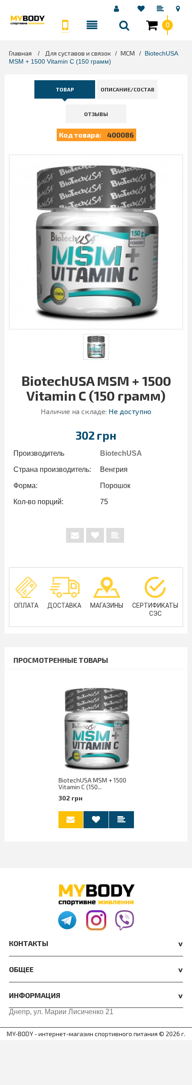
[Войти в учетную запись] (118, 8)
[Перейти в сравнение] (162, 8)
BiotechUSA (121, 453)
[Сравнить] (115, 535)
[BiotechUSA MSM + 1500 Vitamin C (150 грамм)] (96, 346)
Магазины (106, 605)
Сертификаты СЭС (155, 609)
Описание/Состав (127, 89)
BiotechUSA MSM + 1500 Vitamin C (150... (92, 784)
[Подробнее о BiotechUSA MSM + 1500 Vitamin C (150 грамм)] (96, 728)
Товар (65, 89)
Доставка (64, 605)
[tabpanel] (96, 347)
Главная (20, 53)
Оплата (26, 605)
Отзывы (96, 114)
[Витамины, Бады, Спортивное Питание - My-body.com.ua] (27, 20)
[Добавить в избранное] (96, 819)
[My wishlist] (143, 8)
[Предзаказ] (75, 535)
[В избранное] (95, 535)
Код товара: (80, 134)
